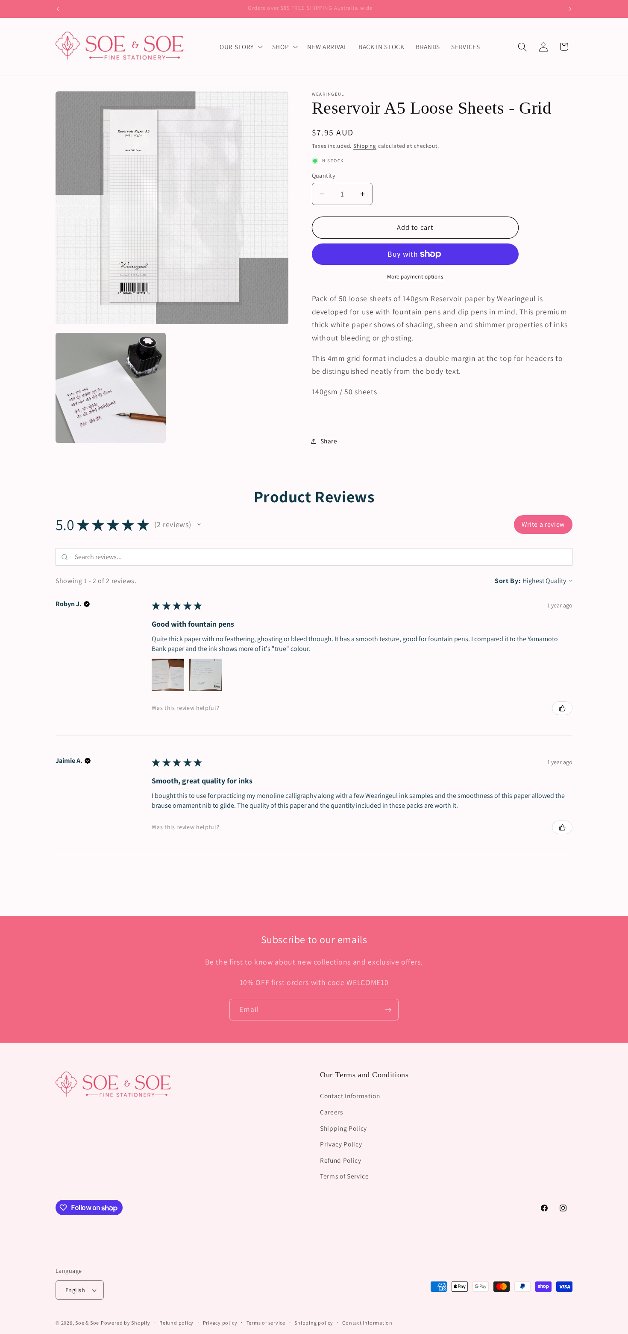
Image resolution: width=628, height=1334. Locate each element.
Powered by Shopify (125, 1322)
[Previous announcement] (58, 9)
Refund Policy (340, 1160)
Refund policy (176, 1322)
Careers (331, 1112)
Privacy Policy (341, 1144)
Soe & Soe (87, 1322)
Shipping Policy (343, 1128)
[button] (240, 47)
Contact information (367, 1322)
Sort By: (508, 580)
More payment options (415, 276)
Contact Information (350, 1095)
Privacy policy (220, 1322)
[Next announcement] (570, 9)
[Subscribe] (388, 1010)
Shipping (364, 146)
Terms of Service (344, 1176)
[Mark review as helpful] (562, 708)
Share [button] (328, 441)
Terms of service (266, 1322)
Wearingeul (328, 94)
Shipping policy (313, 1322)
